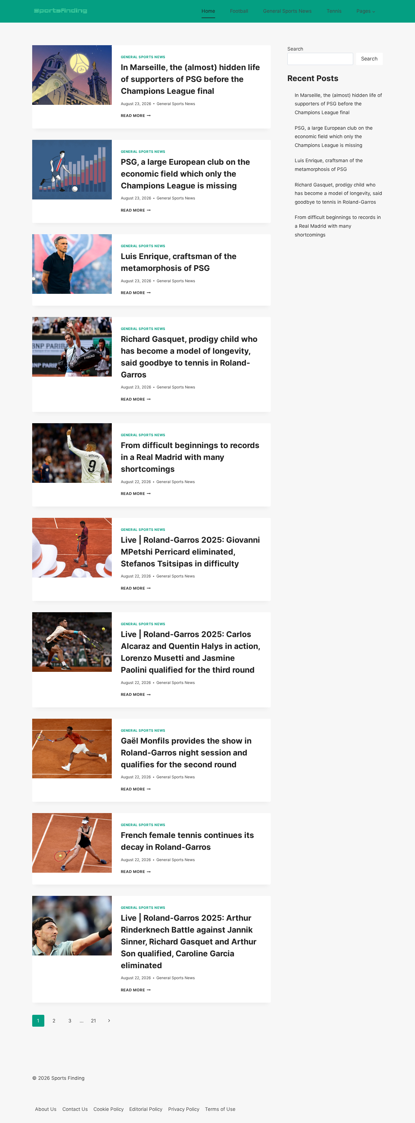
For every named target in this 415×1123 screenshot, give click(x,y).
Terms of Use (220, 1109)
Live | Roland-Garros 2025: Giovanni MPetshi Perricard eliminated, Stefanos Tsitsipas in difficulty (190, 551)
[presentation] (72, 75)
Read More (136, 115)
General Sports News (287, 11)
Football (239, 11)
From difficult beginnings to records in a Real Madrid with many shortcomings (190, 457)
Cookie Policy (108, 1109)
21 (93, 1021)
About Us (45, 1109)
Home (208, 11)
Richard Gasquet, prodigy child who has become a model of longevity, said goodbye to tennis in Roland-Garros (338, 193)
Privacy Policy (183, 1109)
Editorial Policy (145, 1109)
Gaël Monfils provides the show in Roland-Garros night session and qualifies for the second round (186, 752)
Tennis (334, 11)
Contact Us (75, 1109)
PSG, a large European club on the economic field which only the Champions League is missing (185, 173)
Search (295, 49)
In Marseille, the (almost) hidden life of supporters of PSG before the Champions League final (190, 79)
